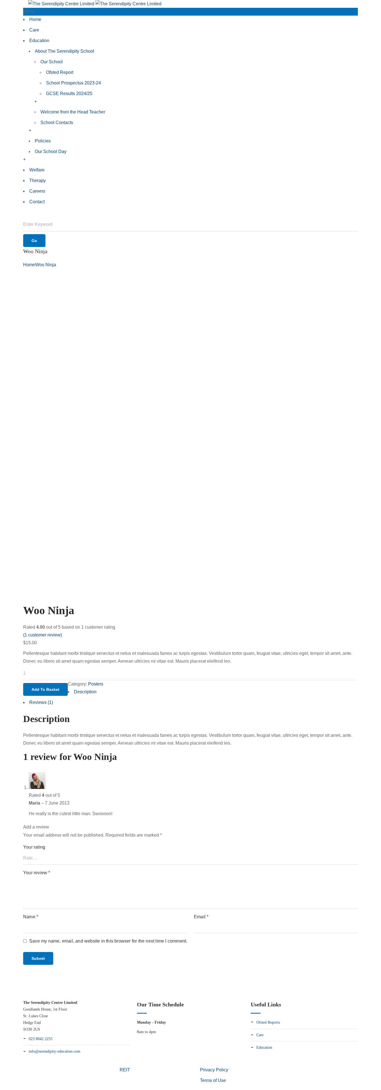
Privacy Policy (214, 1069)
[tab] (190, 693)
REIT (124, 1069)
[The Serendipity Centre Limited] (94, 4)
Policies (43, 141)
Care (34, 30)
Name (30, 916)
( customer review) (42, 635)
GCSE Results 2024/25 (69, 93)
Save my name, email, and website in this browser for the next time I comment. (108, 941)
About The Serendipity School (64, 51)
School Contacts (56, 122)
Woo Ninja (45, 264)
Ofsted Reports (268, 1022)
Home (35, 19)
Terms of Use (213, 1080)
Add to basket (45, 689)
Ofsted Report (59, 72)
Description (85, 691)
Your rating (34, 847)
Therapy (37, 180)
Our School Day (50, 151)
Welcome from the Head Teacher (72, 112)
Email (201, 916)
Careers (37, 191)
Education (39, 40)
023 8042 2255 (40, 1039)
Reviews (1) (41, 702)
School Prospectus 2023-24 (73, 83)
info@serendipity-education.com (54, 1051)
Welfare (37, 170)
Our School (51, 61)
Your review (36, 872)
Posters (95, 684)
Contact (37, 201)
